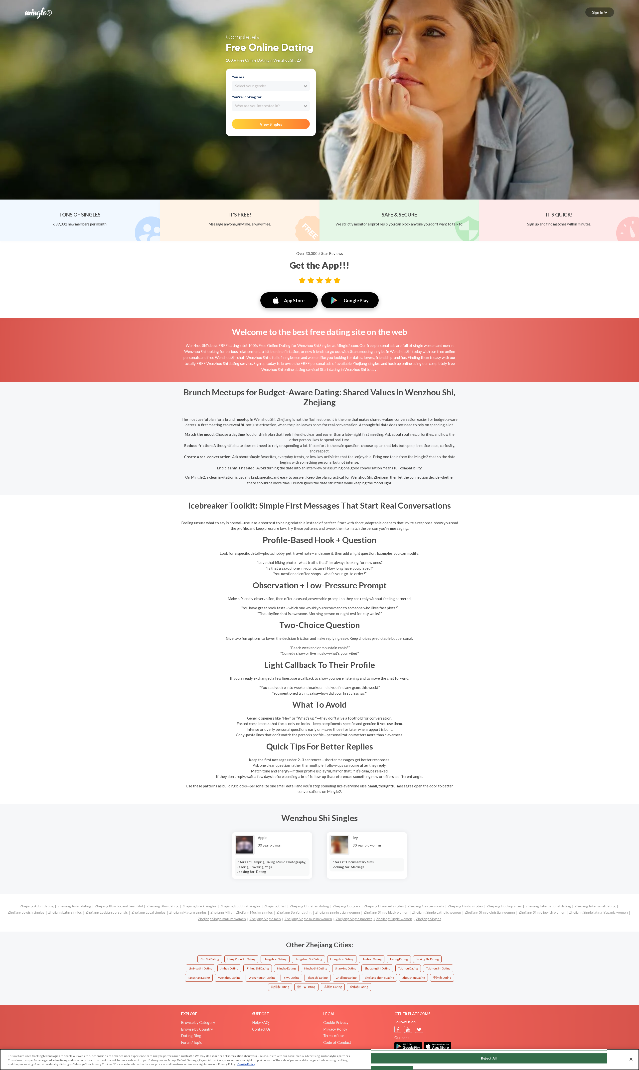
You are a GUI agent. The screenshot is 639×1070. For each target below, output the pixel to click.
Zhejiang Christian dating (309, 906)
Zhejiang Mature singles (188, 912)
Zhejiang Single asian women (337, 912)
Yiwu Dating (291, 977)
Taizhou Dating (408, 968)
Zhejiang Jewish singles (26, 912)
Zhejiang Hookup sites (504, 906)
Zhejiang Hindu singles (465, 906)
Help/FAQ (260, 1022)
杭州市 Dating (280, 987)
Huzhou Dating (371, 959)
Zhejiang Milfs (221, 912)
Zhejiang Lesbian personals (107, 912)
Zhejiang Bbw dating (162, 906)
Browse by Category (198, 1022)
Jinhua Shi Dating (258, 968)
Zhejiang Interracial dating (595, 906)
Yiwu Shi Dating (317, 977)
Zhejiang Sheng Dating (379, 977)
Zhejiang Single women (394, 919)
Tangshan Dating (199, 977)
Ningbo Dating (286, 968)
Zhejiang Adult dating (37, 906)
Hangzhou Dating (275, 959)
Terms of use (333, 1035)
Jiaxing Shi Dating (427, 959)
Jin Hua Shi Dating (200, 968)
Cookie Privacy (335, 1022)
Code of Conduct (337, 1042)
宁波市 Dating (442, 977)
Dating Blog (191, 1035)
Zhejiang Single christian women (490, 912)
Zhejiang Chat (275, 906)
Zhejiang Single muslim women (308, 919)
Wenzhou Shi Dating (262, 977)
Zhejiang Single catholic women (436, 912)
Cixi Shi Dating (209, 959)
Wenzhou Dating (229, 977)
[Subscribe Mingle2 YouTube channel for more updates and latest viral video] (408, 1029)
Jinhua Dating (229, 968)
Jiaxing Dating (399, 959)
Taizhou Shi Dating (438, 968)
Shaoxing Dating (345, 968)
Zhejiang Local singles (148, 912)
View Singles (271, 124)
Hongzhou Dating (341, 959)
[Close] (631, 1059)
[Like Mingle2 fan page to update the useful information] (398, 1029)
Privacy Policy (335, 1029)
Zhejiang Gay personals (426, 906)
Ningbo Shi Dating (315, 968)
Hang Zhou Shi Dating (241, 959)
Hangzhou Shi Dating (308, 959)
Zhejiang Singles (428, 919)
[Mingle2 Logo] (38, 12)
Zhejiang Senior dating (294, 912)
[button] (599, 12)
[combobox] (271, 86)
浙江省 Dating (306, 987)
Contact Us (261, 1029)
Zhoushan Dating (413, 977)
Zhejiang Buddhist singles (240, 906)
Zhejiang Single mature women (222, 919)
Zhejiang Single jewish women (542, 912)
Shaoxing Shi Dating (377, 968)
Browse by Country (197, 1029)
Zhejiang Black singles (199, 906)
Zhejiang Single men (265, 919)
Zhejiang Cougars (346, 906)
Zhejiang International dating (548, 906)
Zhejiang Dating (346, 977)
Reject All (489, 1058)
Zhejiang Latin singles (65, 912)
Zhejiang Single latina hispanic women (598, 912)
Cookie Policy (246, 1064)
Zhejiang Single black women (386, 912)
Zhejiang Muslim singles (254, 912)
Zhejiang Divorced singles (384, 906)
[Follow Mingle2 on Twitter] (419, 1029)
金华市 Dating (359, 987)
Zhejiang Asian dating (74, 906)
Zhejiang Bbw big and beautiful (119, 906)
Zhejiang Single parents (354, 919)
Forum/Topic (191, 1042)
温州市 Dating (333, 987)
